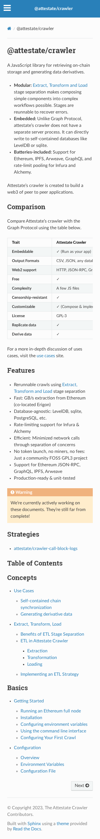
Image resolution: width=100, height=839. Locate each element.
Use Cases (24, 591)
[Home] (9, 28)
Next (80, 785)
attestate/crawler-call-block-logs (46, 548)
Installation (31, 717)
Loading (34, 664)
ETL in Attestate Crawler (44, 641)
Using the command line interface (53, 731)
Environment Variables (42, 764)
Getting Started (29, 701)
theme (63, 823)
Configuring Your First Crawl (48, 738)
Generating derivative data (46, 614)
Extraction (37, 651)
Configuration (27, 748)
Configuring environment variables (54, 724)
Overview (30, 758)
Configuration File (38, 771)
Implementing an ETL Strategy (50, 674)
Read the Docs (27, 829)
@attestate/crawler (53, 8)
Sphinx (34, 823)
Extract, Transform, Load (37, 624)
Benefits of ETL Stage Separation (52, 634)
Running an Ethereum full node (51, 711)
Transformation (42, 657)
